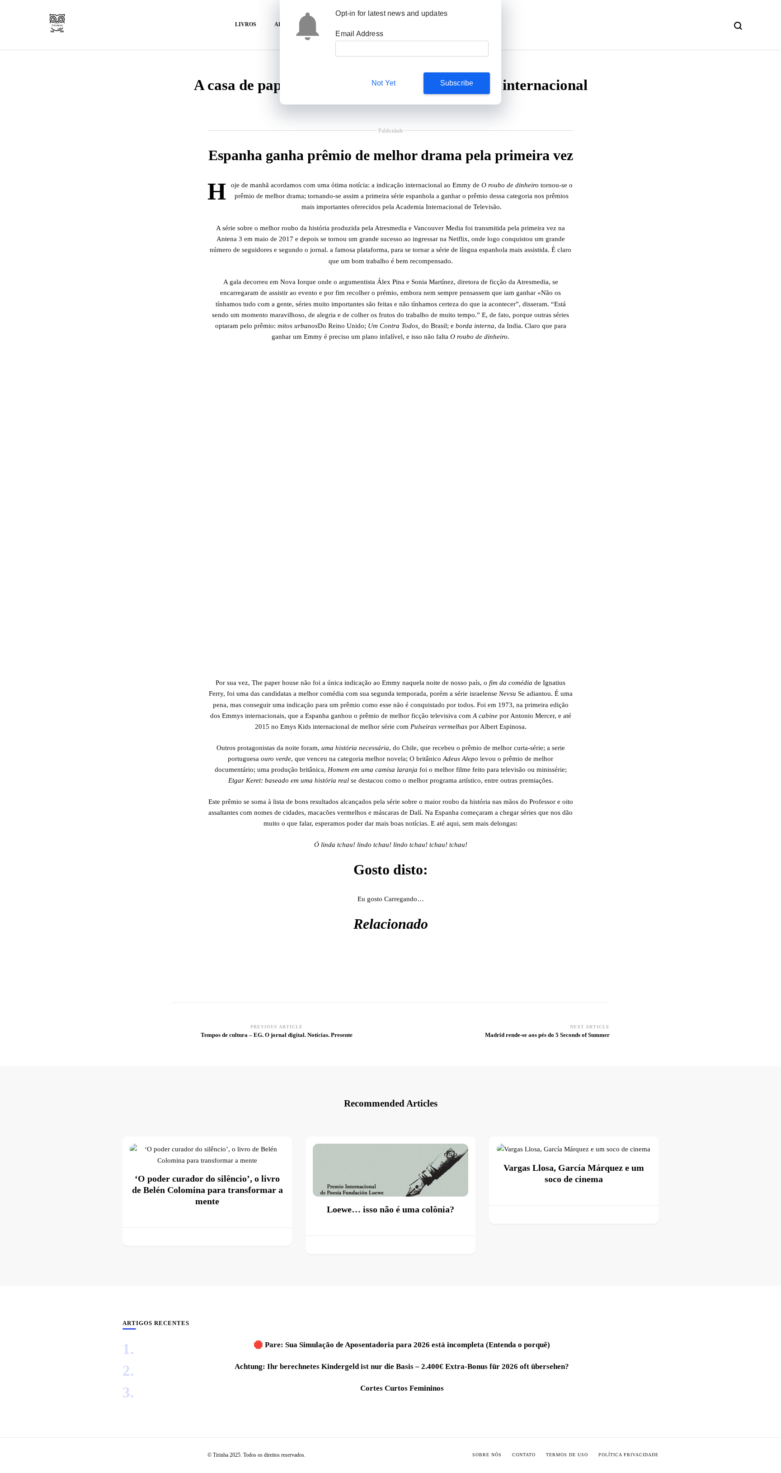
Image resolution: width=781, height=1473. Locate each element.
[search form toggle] (738, 26)
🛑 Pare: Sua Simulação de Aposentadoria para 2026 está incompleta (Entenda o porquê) (402, 1344)
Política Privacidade (628, 1454)
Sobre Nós (487, 1454)
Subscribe (457, 83)
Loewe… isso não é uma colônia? (390, 1209)
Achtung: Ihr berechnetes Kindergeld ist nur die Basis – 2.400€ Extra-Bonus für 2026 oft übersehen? (402, 1366)
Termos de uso (567, 1454)
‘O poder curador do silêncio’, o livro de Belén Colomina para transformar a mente (207, 1190)
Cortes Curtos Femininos (402, 1388)
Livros (245, 25)
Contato (524, 1454)
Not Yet (383, 83)
